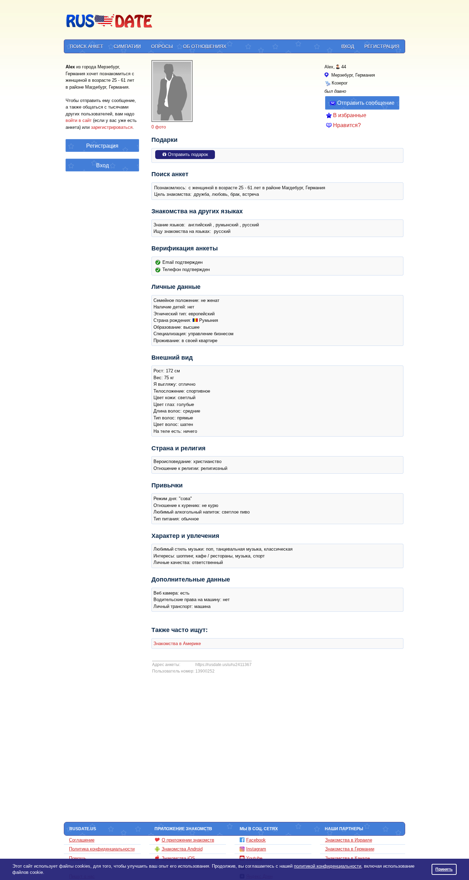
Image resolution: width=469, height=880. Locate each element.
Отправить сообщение (365, 103)
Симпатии (127, 46)
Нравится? (347, 125)
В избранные (349, 115)
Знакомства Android (182, 848)
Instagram (256, 848)
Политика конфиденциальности (102, 848)
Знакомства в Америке (177, 643)
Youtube (254, 858)
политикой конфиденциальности (327, 866)
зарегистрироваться (112, 127)
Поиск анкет (86, 46)
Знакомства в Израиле (348, 840)
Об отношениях (204, 46)
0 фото (158, 126)
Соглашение (81, 840)
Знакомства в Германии (349, 848)
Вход (347, 46)
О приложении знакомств (188, 840)
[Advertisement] (280, 20)
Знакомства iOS (178, 858)
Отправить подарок (187, 154)
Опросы (162, 46)
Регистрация (381, 46)
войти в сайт (79, 120)
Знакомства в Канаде (347, 858)
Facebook (256, 840)
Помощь (77, 858)
